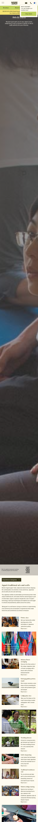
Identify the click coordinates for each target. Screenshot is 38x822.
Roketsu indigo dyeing (27, 787)
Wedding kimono (26, 738)
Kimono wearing (11, 722)
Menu (3, 3)
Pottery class (25, 618)
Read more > (24, 628)
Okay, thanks (28, 14)
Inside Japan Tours (14, 3)
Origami (7, 644)
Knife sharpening (26, 755)
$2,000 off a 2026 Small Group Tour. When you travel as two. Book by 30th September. (18, 12)
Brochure (6, 8)
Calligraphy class (26, 696)
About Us (18, 8)
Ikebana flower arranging (25, 661)
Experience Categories (10, 580)
